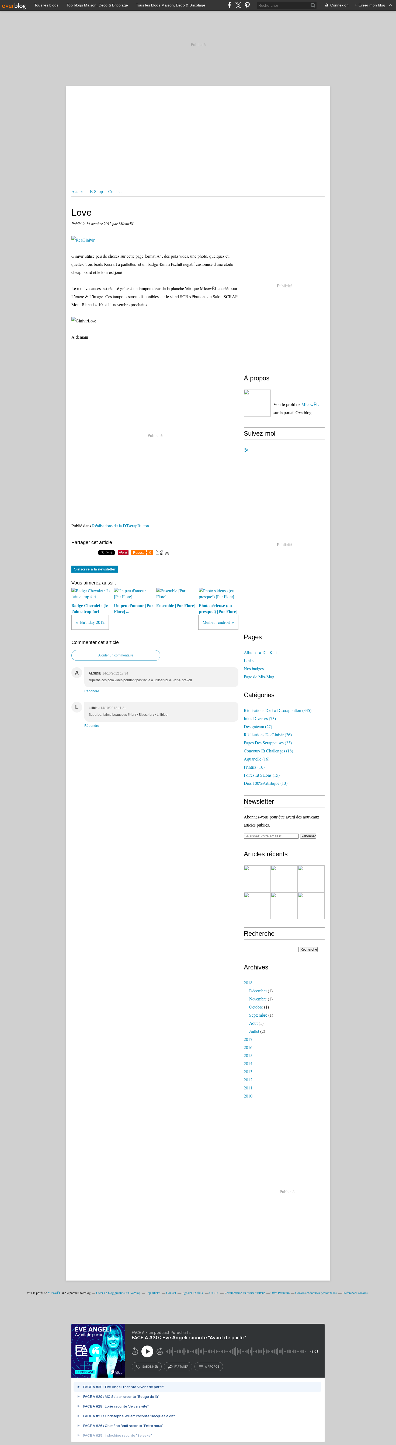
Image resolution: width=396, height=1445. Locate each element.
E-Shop (96, 191)
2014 (248, 1063)
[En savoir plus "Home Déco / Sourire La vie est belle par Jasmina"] (257, 905)
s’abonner (150, 1366)
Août (253, 1023)
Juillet (254, 1031)
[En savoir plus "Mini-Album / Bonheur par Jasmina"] (284, 878)
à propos (212, 1366)
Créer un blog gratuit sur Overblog (118, 1293)
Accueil (78, 191)
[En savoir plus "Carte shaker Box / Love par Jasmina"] (257, 878)
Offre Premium (280, 1293)
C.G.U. (214, 1293)
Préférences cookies (355, 1293)
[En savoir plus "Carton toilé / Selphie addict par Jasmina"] (311, 878)
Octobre (256, 1007)
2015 (248, 1055)
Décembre (258, 990)
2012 (248, 1079)
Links (248, 660)
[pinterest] (247, 5)
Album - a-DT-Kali (260, 652)
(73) (260, 718)
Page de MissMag (259, 676)
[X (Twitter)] (238, 5)
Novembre (258, 999)
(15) (262, 775)
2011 (248, 1087)
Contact (114, 191)
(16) (256, 759)
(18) (268, 751)
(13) (265, 783)
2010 (248, 1096)
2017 (248, 1039)
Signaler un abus (193, 1293)
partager (181, 1366)
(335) (277, 710)
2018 (248, 982)
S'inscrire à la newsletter (95, 569)
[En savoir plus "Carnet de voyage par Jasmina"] (284, 905)
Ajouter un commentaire (115, 655)
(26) (268, 734)
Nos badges (254, 668)
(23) (268, 742)
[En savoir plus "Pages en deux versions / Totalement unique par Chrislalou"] (311, 905)
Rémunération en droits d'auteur (244, 1293)
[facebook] (229, 5)
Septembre (258, 1015)
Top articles (153, 1293)
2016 (248, 1047)
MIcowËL (310, 404)
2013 (248, 1071)
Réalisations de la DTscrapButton (120, 525)
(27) (258, 726)
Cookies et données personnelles (316, 1293)
